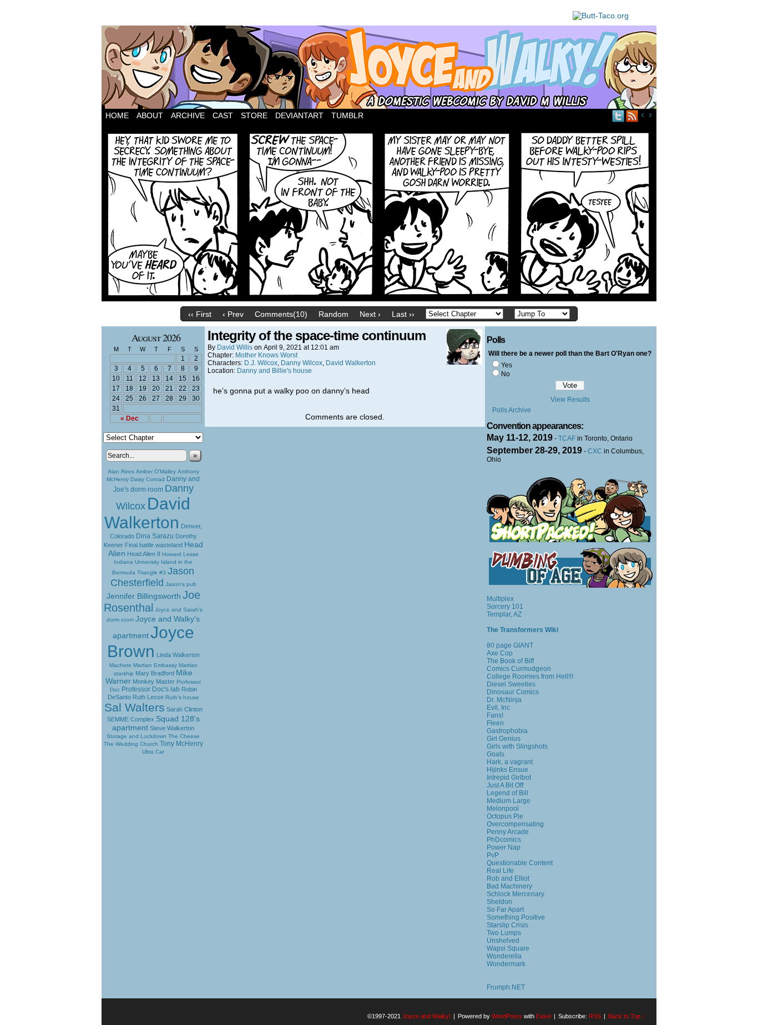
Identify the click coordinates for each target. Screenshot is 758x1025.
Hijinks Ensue (507, 770)
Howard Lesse (180, 554)
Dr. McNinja (504, 700)
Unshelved (503, 941)
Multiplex (500, 599)
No (505, 374)
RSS (632, 116)
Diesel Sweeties (511, 684)
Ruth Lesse (148, 697)
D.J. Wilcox (260, 363)
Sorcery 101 (505, 606)
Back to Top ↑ (626, 1016)
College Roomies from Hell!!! (530, 676)
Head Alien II (143, 554)
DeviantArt (299, 115)
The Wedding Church (131, 744)
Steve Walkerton (172, 728)
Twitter (618, 116)
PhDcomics (504, 840)
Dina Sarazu (155, 536)
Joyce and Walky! (381, 69)
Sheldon (499, 902)
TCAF (566, 438)
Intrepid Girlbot (509, 777)
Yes (506, 365)
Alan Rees (121, 471)
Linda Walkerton (178, 655)
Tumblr (347, 115)
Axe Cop (500, 653)
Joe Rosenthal (152, 601)
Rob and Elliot (508, 878)
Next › (370, 314)
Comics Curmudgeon (519, 669)
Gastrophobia (507, 731)
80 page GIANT (510, 645)
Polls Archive (511, 410)
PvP (493, 855)
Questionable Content (520, 863)
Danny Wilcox (301, 363)
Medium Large (508, 801)
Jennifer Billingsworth (144, 596)
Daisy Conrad (147, 479)
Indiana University (136, 562)
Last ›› (403, 314)
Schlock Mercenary (515, 894)
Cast (223, 115)
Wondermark (506, 964)
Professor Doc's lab (151, 689)
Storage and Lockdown (136, 736)
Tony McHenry (181, 744)
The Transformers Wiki (522, 630)
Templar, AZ (504, 614)
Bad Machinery (509, 886)
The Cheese (184, 736)
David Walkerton (147, 513)
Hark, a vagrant (510, 762)
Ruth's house (182, 697)
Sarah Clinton (184, 709)
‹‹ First (199, 314)
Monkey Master (154, 681)
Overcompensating (515, 824)
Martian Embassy (155, 665)
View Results (570, 399)
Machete (120, 665)
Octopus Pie (505, 816)
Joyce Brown (150, 641)
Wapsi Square (508, 948)
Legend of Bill (507, 793)
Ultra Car (153, 752)
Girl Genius (504, 739)
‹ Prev (233, 314)
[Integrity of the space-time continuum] (379, 298)
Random (333, 314)
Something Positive (516, 917)
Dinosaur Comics (513, 692)
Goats (495, 754)
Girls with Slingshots (517, 746)
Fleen (495, 723)
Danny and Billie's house (274, 371)
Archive (188, 115)
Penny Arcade (508, 832)
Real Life (500, 871)
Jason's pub (180, 584)
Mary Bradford (154, 673)
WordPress (507, 1016)
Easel (543, 1016)
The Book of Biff (510, 661)
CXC (595, 451)
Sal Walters (134, 707)
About (150, 115)
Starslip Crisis (507, 925)
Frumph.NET (506, 987)
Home (117, 115)
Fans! (495, 715)
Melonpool (503, 808)
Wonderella (504, 956)
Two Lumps (504, 933)
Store (254, 115)
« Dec (129, 418)
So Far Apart (505, 909)
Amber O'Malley (156, 471)
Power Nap (504, 847)
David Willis (234, 347)
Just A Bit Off (505, 785)
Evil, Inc (498, 707)
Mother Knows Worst (266, 355)
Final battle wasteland (154, 545)
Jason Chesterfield (152, 576)
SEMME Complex (130, 719)
